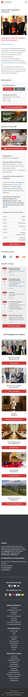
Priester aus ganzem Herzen (14, 419)
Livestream (14, 614)
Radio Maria (14, 647)
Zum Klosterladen (14, 391)
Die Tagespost (14, 637)
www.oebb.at (6, 569)
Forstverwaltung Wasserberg (14, 624)
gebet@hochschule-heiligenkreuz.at (17, 286)
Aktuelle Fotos (14, 447)
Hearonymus (16, 184)
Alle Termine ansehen (14, 326)
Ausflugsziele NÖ (14, 670)
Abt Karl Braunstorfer (14, 666)
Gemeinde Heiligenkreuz (14, 676)
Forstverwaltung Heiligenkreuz (14, 622)
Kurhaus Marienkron (14, 678)
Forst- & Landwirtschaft (14, 504)
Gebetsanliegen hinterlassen (14, 107)
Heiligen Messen (14, 244)
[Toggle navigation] (26, 2)
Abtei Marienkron (14, 680)
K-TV (14, 635)
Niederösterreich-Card (14, 672)
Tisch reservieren (14, 476)
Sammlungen (14, 620)
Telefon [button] (8, 89)
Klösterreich (14, 668)
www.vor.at (10, 565)
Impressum (18, 694)
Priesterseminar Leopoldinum (14, 616)
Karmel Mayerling (14, 664)
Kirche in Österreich (14, 641)
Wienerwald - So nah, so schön (14, 674)
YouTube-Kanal (18, 271)
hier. (7, 207)
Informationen (14, 363)
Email (20, 89)
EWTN (14, 633)
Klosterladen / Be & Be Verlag (14, 610)
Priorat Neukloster (14, 662)
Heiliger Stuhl (14, 645)
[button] (2, 694)
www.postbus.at (7, 567)
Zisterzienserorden (14, 643)
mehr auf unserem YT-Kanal (15, 148)
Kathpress (14, 639)
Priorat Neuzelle (14, 658)
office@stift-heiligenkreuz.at (8, 62)
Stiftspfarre (14, 618)
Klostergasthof (14, 612)
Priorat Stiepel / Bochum (14, 660)
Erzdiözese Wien (14, 631)
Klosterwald (14, 656)
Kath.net (14, 649)
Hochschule (14, 608)
